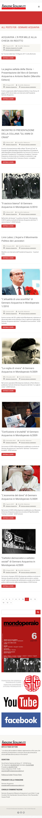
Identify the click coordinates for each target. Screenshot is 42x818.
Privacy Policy (17, 775)
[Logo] (14, 7)
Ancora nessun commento (12, 50)
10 (23, 599)
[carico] (11, 602)
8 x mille (19, 48)
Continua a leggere (8, 58)
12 (31, 599)
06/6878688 (30, 765)
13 (35, 599)
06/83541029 (15, 765)
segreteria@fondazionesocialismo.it (12, 771)
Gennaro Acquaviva (11, 48)
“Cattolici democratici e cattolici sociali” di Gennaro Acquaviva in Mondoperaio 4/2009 (18, 562)
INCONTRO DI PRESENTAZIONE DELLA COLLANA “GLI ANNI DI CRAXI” (17, 134)
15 (7, 602)
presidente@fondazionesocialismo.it (12, 785)
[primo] (3, 599)
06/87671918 (13, 767)
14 (3, 602)
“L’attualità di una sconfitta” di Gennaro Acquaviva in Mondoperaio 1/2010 (20, 303)
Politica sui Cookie (7, 775)
